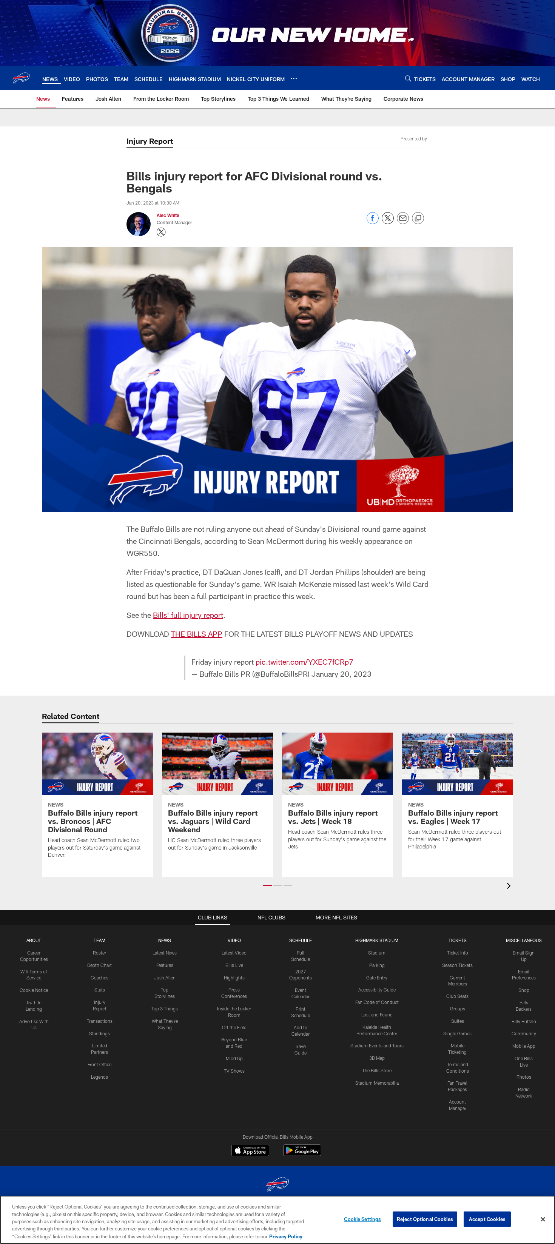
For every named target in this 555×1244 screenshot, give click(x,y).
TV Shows (234, 1070)
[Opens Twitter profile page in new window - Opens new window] (161, 232)
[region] (277, 1220)
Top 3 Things (164, 1008)
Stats (99, 989)
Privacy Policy (285, 1236)
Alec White (168, 215)
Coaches (99, 977)
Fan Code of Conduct (377, 1002)
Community (524, 1033)
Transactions (100, 1021)
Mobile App (523, 1045)
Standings (99, 1033)
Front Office (99, 1064)
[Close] (543, 1219)
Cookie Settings (362, 1219)
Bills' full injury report (188, 614)
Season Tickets (457, 965)
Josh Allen (165, 977)
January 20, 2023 (341, 673)
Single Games (457, 1033)
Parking (377, 965)
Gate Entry (376, 977)
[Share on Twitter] (388, 222)
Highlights (234, 977)
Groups (457, 1008)
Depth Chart (99, 965)
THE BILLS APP (196, 633)
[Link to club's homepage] (21, 78)
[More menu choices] (294, 78)
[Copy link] (418, 218)
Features (164, 965)
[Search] (408, 78)
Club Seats (457, 996)
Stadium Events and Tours (377, 1045)
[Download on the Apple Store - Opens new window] (250, 1151)
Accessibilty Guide (377, 989)
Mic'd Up (234, 1058)
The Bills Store (377, 1070)
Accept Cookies (487, 1219)
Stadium (376, 952)
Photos (523, 1076)
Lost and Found (377, 1014)
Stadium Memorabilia (377, 1082)
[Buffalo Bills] (277, 1185)
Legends (99, 1076)
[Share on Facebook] (373, 222)
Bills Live (234, 965)
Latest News (165, 952)
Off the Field (234, 1027)
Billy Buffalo (524, 1021)
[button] (267, 885)
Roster (99, 952)
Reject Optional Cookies (425, 1219)
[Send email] (403, 222)
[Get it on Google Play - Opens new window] (302, 1154)
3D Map (377, 1058)
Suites (457, 1021)
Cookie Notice (34, 990)
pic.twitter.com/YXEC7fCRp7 (304, 661)
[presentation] (510, 887)
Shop (523, 990)
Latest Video (234, 952)
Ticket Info (457, 952)
